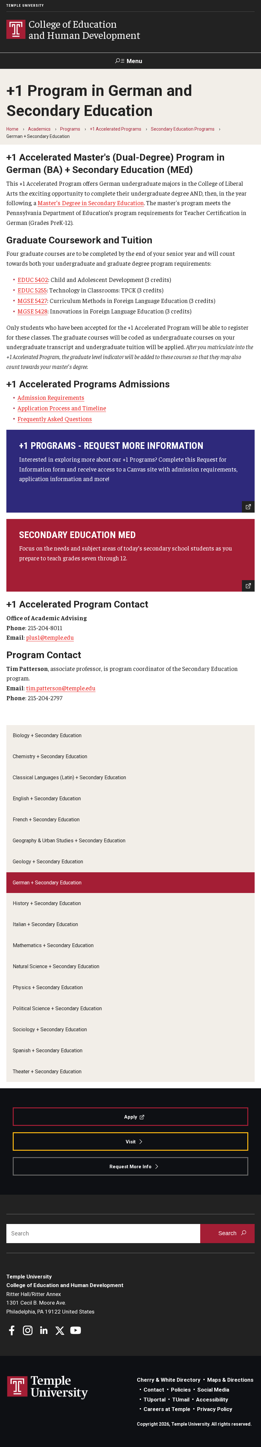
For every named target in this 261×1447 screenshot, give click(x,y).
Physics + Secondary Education (48, 987)
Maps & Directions (230, 1380)
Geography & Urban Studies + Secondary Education (69, 841)
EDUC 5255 (32, 290)
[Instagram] (27, 1331)
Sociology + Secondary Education (50, 1029)
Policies (181, 1389)
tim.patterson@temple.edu (60, 688)
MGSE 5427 (32, 300)
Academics (39, 129)
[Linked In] (43, 1331)
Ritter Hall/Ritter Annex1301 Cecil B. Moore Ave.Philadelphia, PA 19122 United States (50, 1303)
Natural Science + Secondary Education (56, 966)
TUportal (155, 1399)
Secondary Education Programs (183, 129)
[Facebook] (12, 1331)
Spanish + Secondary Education (47, 1050)
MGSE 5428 (32, 311)
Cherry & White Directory (169, 1380)
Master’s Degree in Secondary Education (91, 202)
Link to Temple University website (47, 1387)
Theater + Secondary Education (47, 1072)
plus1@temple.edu (50, 637)
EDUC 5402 (33, 279)
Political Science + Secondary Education (57, 1008)
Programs (70, 129)
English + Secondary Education (47, 798)
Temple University (25, 6)
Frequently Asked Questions (55, 418)
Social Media (213, 1389)
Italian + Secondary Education (45, 924)
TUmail (180, 1399)
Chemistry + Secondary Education (50, 756)
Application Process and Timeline (62, 408)
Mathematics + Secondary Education (53, 945)
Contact (154, 1389)
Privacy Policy (214, 1409)
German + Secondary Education (47, 883)
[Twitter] (59, 1331)
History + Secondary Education (47, 903)
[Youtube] (75, 1331)
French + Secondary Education (46, 820)
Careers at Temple (167, 1409)
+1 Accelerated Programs (115, 129)
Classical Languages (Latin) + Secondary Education (69, 777)
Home (12, 129)
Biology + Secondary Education (47, 735)
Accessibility (212, 1399)
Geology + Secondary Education (48, 862)
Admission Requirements (51, 397)
